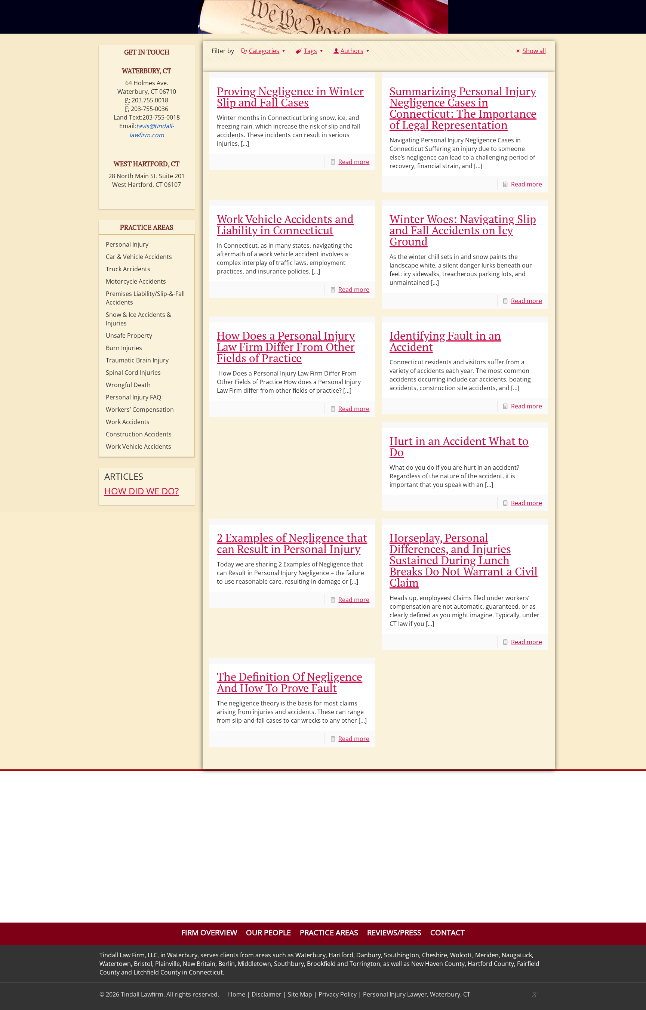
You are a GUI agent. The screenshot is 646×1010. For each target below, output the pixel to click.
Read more (353, 162)
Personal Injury (127, 244)
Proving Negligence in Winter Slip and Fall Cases (290, 97)
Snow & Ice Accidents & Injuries (138, 319)
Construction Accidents (139, 434)
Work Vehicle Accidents (138, 446)
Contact (447, 932)
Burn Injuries (124, 348)
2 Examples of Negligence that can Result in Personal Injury (292, 543)
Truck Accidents (128, 269)
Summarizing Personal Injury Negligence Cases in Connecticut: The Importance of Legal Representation (463, 108)
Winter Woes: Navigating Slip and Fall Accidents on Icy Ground (463, 230)
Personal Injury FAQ (133, 397)
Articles (123, 476)
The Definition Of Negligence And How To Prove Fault (289, 682)
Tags (310, 51)
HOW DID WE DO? (141, 491)
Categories (264, 51)
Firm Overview (209, 932)
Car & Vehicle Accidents (139, 257)
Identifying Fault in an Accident (445, 341)
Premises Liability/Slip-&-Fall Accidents (145, 298)
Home (237, 994)
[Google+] (535, 994)
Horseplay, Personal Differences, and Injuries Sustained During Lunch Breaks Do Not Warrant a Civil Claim (464, 560)
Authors (352, 51)
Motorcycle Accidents (136, 281)
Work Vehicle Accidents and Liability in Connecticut (285, 224)
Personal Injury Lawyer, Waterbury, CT (416, 994)
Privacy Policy (338, 994)
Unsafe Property (129, 335)
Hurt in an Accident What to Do (459, 446)
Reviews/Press (394, 932)
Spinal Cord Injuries (133, 372)
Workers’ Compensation (140, 409)
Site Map (300, 994)
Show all (534, 51)
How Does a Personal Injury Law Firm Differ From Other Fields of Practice (286, 346)
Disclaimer (267, 994)
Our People (268, 932)
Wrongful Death (128, 385)
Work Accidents (128, 422)
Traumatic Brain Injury (137, 360)
